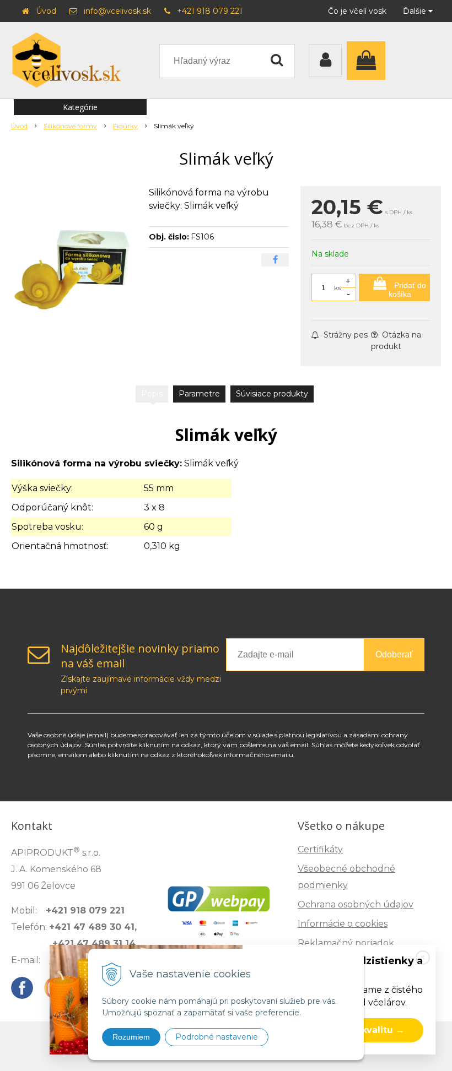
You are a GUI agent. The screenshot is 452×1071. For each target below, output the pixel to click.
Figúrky (125, 126)
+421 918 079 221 (210, 11)
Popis (152, 394)
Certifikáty (320, 849)
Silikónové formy (70, 126)
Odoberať (394, 654)
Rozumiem (131, 1036)
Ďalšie (415, 11)
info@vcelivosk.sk (117, 11)
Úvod (46, 11)
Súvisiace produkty (272, 394)
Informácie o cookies (343, 923)
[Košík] (369, 60)
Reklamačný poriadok (346, 943)
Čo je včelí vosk (357, 11)
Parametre (199, 394)
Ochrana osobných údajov (355, 904)
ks (337, 288)
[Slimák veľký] (75, 268)
